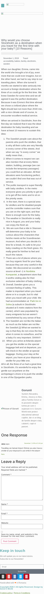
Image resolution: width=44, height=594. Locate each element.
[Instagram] (3, 577)
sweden (6, 64)
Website (4, 523)
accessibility (8, 61)
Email (4, 513)
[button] (2, 5)
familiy (23, 61)
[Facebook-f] (15, 577)
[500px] (20, 577)
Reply (3, 454)
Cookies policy (6, 593)
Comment (6, 474)
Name (4, 504)
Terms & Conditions (22, 593)
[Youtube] (9, 577)
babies (17, 61)
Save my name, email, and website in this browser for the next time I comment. (19, 535)
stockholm (31, 61)
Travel (25, 58)
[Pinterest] (26, 577)
